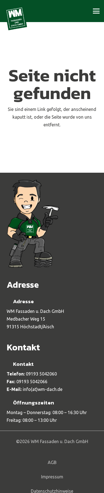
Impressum (52, 476)
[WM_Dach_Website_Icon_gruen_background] (15, 18)
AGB (52, 462)
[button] (96, 11)
